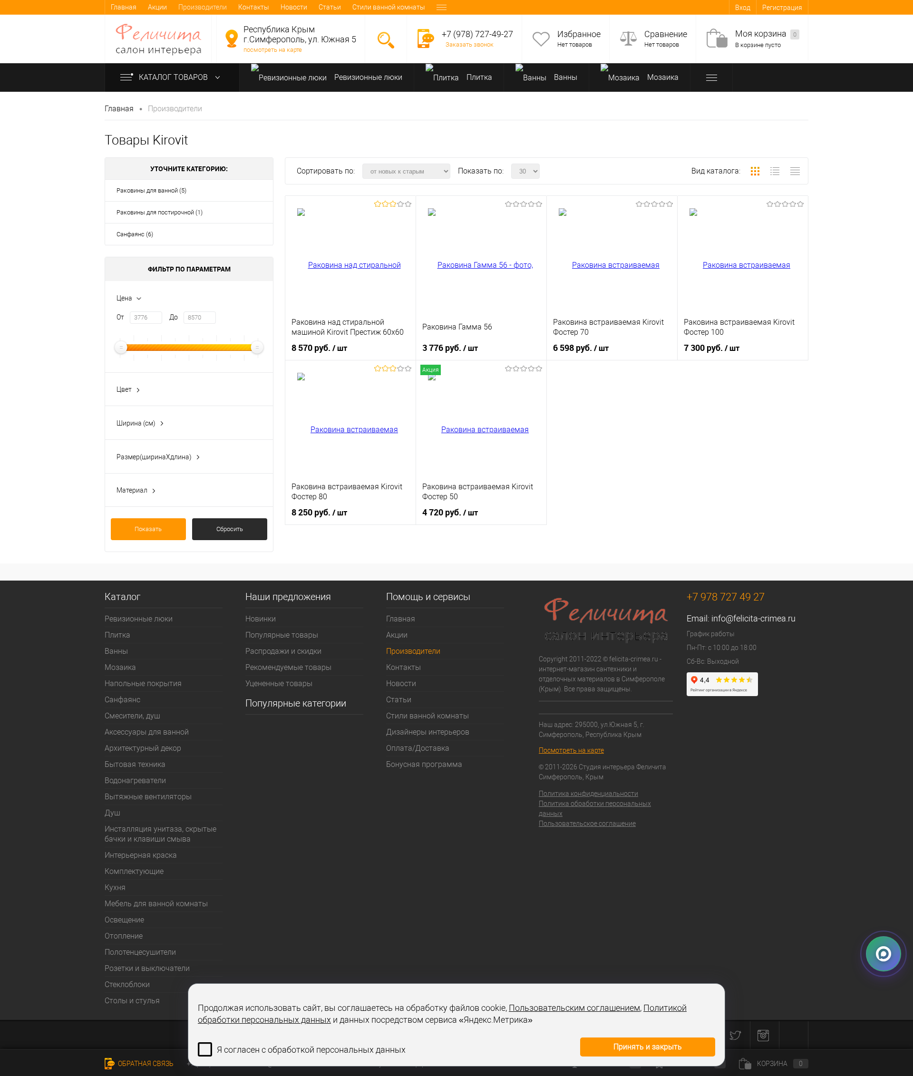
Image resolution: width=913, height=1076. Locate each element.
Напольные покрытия (143, 683)
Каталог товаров (174, 77)
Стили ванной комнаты (388, 7)
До (173, 317)
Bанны (564, 77)
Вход (742, 7)
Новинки (260, 618)
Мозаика (662, 77)
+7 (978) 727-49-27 (477, 34)
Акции (157, 7)
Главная (123, 7)
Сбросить (229, 529)
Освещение (124, 919)
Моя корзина (765, 34)
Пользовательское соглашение (587, 823)
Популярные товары (281, 635)
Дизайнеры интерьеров (427, 732)
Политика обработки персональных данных (595, 808)
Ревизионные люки (367, 77)
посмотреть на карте (272, 49)
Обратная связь (145, 1063)
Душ (112, 812)
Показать (148, 529)
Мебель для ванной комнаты (156, 903)
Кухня (115, 887)
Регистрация (782, 7)
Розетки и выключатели (147, 968)
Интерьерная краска (141, 855)
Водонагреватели (135, 780)
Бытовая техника (135, 764)
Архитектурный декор (143, 748)
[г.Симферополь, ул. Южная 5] (231, 38)
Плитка (478, 77)
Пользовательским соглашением (574, 1008)
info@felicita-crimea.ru (753, 618)
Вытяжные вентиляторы (148, 796)
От (120, 317)
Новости (294, 7)
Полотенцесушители (140, 952)
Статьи (330, 7)
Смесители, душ (132, 715)
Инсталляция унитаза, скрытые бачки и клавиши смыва (160, 833)
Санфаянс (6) (135, 234)
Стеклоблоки (127, 984)
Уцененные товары (278, 683)
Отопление (124, 935)
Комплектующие (134, 871)
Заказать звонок (470, 44)
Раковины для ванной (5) (151, 190)
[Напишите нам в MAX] (883, 951)
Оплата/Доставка (417, 748)
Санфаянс (122, 699)
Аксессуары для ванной (147, 732)
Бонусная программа (424, 764)
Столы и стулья (132, 1000)
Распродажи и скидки (283, 651)
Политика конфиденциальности (588, 793)
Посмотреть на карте (571, 750)
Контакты (253, 7)
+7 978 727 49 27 (726, 597)
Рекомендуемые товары (288, 667)
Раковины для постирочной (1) (160, 212)
